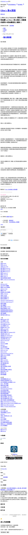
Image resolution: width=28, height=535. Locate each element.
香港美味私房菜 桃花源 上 (7, 310)
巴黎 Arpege (3, 263)
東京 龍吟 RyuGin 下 (5, 271)
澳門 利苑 (3, 368)
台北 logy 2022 (4, 289)
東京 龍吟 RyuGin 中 (5, 269)
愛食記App (15, 454)
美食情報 (12, 25)
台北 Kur (3, 414)
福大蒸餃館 (7, 37)
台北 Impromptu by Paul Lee (7, 353)
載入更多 (3, 227)
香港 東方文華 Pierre (5, 314)
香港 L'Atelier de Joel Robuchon (8, 279)
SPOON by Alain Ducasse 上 (7, 300)
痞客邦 (8, 216)
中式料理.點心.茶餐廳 (14, 222)
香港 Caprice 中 (4, 274)
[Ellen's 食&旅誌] (1, 439)
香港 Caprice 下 (4, 276)
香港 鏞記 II (3, 364)
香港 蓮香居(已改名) (5, 391)
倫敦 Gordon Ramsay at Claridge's (8, 401)
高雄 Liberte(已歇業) (5, 287)
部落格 (5, 30)
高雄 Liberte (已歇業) (5, 355)
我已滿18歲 (3, 532)
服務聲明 (14, 516)
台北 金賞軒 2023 (5, 387)
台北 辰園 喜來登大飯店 (6, 422)
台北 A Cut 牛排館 (5, 348)
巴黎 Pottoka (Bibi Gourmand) (7, 404)
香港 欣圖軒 (3, 358)
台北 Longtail (4, 351)
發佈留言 (3, 235)
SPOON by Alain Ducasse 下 (7, 301)
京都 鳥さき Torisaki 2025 (6, 335)
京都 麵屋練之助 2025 (6, 379)
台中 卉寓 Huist (4, 411)
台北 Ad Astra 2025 (5, 322)
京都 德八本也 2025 (5, 334)
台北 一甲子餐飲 (4, 383)
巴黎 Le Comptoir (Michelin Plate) (8, 406)
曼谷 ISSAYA (4, 429)
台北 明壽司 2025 (5, 325)
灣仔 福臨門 (3, 305)
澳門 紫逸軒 (3, 313)
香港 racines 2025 (4, 329)
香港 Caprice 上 (4, 273)
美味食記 (11, 220)
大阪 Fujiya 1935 (4, 266)
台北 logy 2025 (4, 284)
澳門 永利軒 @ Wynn (5, 306)
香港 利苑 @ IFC (4, 371)
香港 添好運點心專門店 (6, 369)
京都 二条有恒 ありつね (6, 415)
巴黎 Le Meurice (4, 293)
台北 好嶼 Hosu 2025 (5, 324)
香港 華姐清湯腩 (4, 393)
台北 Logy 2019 (4, 350)
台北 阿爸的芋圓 (4, 390)
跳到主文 (3, 14)
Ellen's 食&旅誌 (8, 10)
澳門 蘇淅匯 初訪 (5, 363)
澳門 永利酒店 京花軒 (6, 366)
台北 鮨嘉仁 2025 (5, 321)
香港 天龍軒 (3, 303)
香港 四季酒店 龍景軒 (6, 278)
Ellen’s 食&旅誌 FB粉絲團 (11, 189)
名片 (4, 31)
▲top (2, 224)
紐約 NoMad (3, 356)
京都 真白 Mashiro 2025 (6, 337)
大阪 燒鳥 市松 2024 (5, 338)
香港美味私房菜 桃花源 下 (7, 311)
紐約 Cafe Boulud (4, 361)
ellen (2, 209)
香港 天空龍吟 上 (5, 297)
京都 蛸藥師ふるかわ (6, 412)
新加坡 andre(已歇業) (5, 292)
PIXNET (6, 514)
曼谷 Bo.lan (3, 431)
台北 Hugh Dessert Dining (6, 388)
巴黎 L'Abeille (4, 295)
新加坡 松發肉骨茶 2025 (6, 380)
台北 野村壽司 (4, 347)
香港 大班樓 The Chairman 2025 (8, 332)
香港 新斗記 (3, 372)
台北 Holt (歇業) (4, 343)
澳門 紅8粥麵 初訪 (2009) (6, 398)
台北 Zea (3, 345)
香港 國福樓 (3, 374)
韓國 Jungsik (3, 290)
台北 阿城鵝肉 (4, 425)
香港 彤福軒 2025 (5, 330)
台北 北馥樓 (3, 419)
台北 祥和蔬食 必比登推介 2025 (8, 382)
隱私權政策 (24, 514)
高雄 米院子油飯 (4, 385)
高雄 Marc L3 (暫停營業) (6, 424)
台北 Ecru (3, 417)
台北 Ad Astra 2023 (5, 340)
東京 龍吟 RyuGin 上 (5, 268)
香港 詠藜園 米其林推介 (6, 395)
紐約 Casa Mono (4, 359)
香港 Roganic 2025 (5, 319)
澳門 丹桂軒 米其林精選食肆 (7, 400)
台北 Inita (3, 342)
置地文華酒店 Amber (5, 308)
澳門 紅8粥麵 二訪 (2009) (6, 396)
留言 (11, 216)
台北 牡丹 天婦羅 (5, 285)
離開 (8, 532)
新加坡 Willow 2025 (5, 327)
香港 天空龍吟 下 (5, 298)
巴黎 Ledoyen (4, 265)
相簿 (4, 28)
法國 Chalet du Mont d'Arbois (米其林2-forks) (11, 403)
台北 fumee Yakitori (5, 420)
